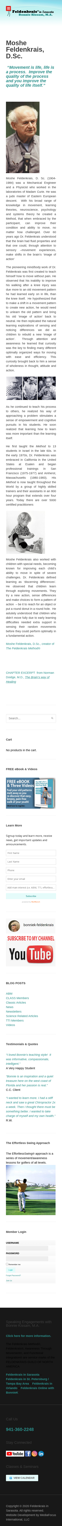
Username (12, 1243)
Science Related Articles (22, 1016)
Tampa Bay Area (17, 1383)
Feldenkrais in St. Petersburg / (27, 1379)
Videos (10, 1025)
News (9, 1007)
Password (12, 1253)
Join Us (9, 1281)
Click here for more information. (28, 1336)
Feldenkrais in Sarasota (22, 1374)
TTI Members (15, 1020)
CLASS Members (17, 998)
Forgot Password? (13, 1275)
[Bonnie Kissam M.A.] (31, 13)
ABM (9, 993)
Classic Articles (16, 1002)
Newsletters (13, 1011)
